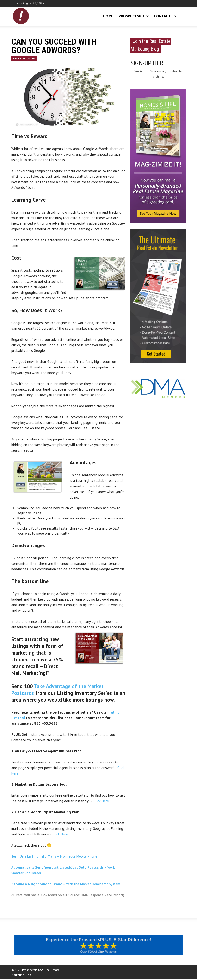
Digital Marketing (24, 58)
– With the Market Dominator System (65, 884)
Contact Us (165, 16)
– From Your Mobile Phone (54, 856)
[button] (181, 15)
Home (108, 16)
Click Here (101, 801)
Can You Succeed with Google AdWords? (53, 46)
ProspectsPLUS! (134, 16)
